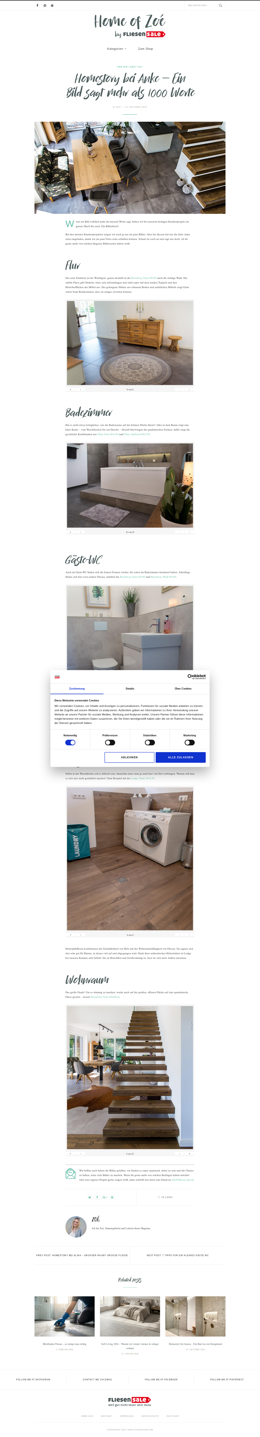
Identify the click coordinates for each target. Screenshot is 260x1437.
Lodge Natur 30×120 (142, 778)
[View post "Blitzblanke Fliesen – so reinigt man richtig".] (64, 1316)
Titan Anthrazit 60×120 (137, 434)
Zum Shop (145, 48)
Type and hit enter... (198, 5)
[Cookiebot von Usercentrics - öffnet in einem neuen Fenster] (190, 676)
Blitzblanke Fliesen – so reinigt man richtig (64, 1344)
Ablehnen (129, 757)
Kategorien (115, 48)
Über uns (87, 1416)
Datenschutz (150, 1416)
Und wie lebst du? (130, 67)
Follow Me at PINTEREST (227, 1379)
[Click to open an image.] (130, 168)
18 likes (167, 1197)
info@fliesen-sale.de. (183, 1179)
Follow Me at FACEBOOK (161, 1379)
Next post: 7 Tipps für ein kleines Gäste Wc (178, 1255)
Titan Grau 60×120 (108, 434)
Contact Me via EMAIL (97, 1379)
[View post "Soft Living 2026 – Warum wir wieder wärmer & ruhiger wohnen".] (130, 1316)
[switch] (110, 742)
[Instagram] (45, 5)
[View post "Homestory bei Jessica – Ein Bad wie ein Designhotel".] (195, 1316)
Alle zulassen (180, 757)
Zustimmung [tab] (77, 688)
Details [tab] (130, 688)
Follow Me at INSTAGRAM (33, 1379)
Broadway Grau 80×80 (144, 278)
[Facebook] (37, 5)
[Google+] (105, 1197)
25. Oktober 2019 (136, 107)
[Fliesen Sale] (130, 26)
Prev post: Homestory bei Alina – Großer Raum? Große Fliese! (82, 1255)
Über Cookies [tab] (183, 688)
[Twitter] (90, 1197)
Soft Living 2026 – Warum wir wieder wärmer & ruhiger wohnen (130, 1346)
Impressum (127, 1416)
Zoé (117, 107)
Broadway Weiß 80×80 (163, 576)
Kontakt (106, 1416)
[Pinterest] (52, 5)
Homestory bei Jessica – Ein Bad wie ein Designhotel (195, 1344)
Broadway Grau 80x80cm (105, 997)
